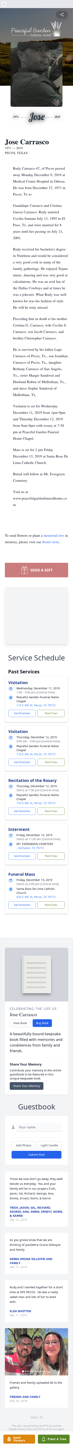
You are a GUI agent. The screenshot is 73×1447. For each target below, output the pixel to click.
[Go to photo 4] (30, 1371)
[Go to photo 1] (23, 1371)
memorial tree (54, 535)
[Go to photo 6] (35, 1371)
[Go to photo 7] (38, 1371)
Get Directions (22, 713)
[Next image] (64, 1351)
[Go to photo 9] (42, 1371)
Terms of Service (47, 1429)
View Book (20, 1023)
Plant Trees (51, 713)
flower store (50, 541)
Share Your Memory (26, 1086)
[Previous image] (8, 1351)
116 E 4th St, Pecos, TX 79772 (36, 705)
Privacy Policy (25, 1429)
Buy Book (42, 1023)
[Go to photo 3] (28, 1371)
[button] (36, 1351)
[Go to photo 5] (33, 1371)
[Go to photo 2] (25, 1371)
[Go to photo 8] (40, 1371)
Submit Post (36, 1155)
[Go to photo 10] (45, 1371)
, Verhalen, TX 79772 (30, 848)
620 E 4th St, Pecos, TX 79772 (36, 897)
